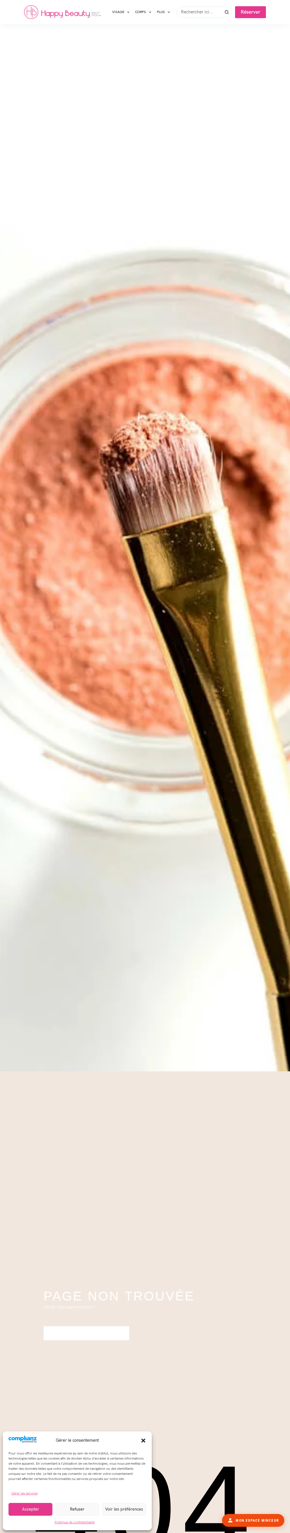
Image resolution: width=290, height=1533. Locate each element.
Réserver (250, 12)
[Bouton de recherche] (226, 12)
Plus (161, 12)
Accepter (30, 1509)
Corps (140, 12)
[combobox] (199, 12)
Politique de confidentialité (75, 1522)
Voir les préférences (124, 1509)
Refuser (77, 1509)
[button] (143, 1440)
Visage (118, 12)
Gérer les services (24, 1493)
